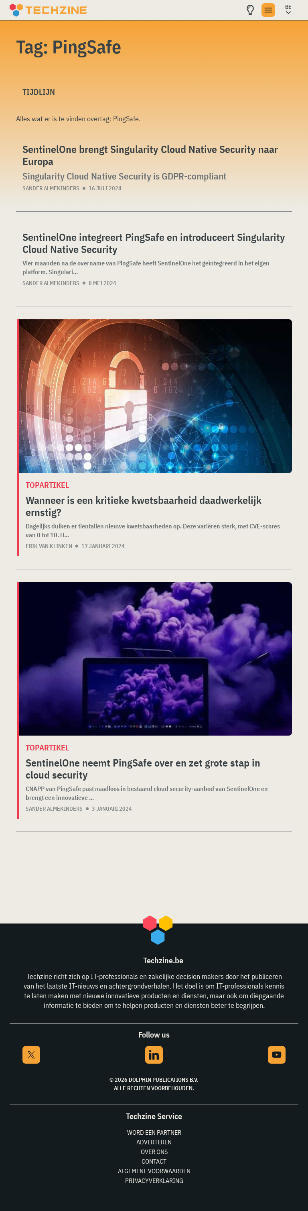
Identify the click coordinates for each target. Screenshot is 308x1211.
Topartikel (47, 484)
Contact (154, 1161)
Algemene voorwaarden (154, 1171)
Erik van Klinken (49, 546)
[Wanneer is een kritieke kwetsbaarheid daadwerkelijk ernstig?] (155, 396)
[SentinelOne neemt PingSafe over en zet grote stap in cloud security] (155, 659)
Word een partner (154, 1132)
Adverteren (154, 1142)
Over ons (154, 1152)
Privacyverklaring (154, 1180)
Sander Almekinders (50, 188)
